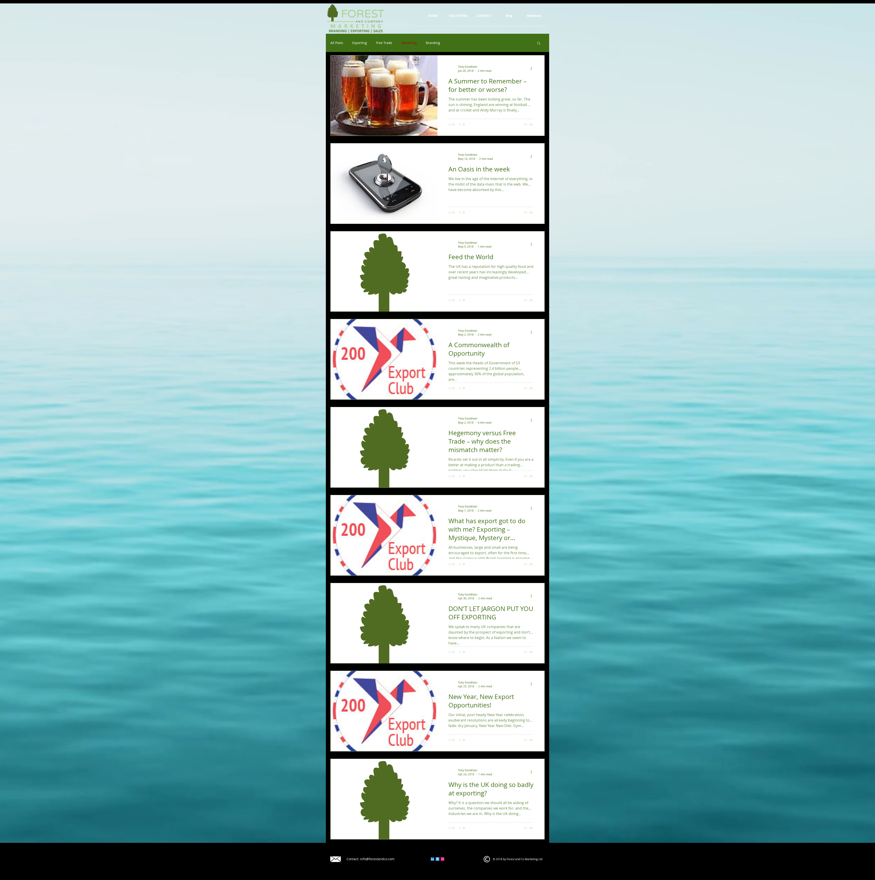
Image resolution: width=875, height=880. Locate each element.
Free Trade (384, 43)
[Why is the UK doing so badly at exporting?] (384, 799)
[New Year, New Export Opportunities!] (384, 711)
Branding (433, 43)
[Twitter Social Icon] (437, 859)
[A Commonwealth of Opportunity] (384, 359)
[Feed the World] (384, 271)
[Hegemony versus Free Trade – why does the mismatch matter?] (384, 447)
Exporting (359, 43)
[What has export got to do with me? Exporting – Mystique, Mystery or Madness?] (384, 535)
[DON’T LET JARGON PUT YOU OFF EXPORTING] (384, 623)
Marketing (409, 43)
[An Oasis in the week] (384, 183)
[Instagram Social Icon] (442, 859)
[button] (539, 43)
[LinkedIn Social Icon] (432, 859)
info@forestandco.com (377, 859)
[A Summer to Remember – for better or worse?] (384, 95)
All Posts (336, 43)
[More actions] (532, 68)
